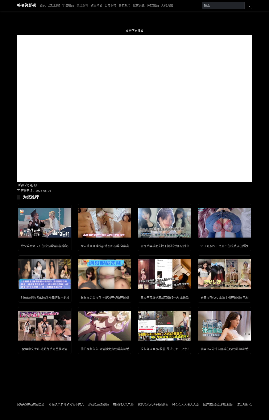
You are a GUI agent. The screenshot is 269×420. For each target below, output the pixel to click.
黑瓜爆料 (82, 5)
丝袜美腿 (139, 5)
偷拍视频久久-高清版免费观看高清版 (105, 349)
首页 (43, 5)
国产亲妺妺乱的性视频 (208, 404)
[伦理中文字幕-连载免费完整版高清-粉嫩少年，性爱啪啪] (44, 326)
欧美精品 (96, 5)
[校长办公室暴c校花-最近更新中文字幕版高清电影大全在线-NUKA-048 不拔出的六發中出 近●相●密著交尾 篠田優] (164, 326)
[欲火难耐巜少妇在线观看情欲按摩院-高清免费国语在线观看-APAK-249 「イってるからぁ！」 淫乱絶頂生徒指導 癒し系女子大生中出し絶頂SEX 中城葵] (44, 223)
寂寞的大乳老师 (113, 404)
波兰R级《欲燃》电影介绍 (244, 404)
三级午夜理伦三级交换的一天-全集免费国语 (169, 297)
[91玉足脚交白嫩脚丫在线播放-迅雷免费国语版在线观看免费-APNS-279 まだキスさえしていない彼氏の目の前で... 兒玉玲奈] (224, 223)
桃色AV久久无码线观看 (143, 404)
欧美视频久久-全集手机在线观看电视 (224, 297)
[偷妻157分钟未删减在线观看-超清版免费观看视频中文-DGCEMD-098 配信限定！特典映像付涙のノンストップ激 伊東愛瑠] (224, 326)
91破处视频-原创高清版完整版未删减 (45, 297)
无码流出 (167, 5)
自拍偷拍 (110, 5)
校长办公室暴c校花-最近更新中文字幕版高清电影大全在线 (179, 349)
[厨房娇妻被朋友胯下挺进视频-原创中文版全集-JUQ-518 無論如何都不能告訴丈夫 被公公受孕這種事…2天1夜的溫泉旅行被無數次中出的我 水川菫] (164, 223)
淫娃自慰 (54, 5)
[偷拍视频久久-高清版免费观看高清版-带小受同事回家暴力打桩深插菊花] (104, 326)
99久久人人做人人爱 (175, 404)
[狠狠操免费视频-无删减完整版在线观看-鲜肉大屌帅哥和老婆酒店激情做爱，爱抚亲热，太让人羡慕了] (104, 274)
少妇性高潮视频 (88, 404)
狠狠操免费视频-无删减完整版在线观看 (106, 297)
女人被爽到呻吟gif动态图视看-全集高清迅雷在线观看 (115, 246)
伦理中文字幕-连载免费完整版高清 (44, 349)
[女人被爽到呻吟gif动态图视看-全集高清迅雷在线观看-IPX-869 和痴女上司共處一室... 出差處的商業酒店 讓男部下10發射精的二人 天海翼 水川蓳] (104, 223)
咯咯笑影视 (26, 5)
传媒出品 (153, 5)
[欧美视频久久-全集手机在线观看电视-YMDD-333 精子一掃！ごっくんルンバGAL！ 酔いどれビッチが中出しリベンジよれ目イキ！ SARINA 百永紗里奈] (224, 274)
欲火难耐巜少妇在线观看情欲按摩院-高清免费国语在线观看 (59, 246)
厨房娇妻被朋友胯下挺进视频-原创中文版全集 (170, 246)
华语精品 (68, 5)
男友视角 (125, 5)
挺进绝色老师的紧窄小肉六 (56, 404)
